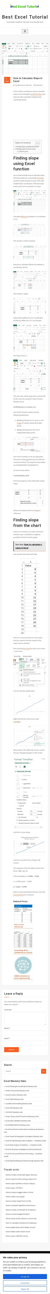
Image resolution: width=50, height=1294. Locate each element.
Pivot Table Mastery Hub (15, 1099)
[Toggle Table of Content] (36, 143)
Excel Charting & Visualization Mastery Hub (21, 1086)
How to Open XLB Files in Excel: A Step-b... (21, 1183)
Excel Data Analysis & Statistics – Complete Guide (24, 1145)
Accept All (25, 1277)
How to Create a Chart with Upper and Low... (22, 1175)
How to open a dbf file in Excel (17, 1236)
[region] (25, 1273)
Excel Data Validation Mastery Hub (18, 1121)
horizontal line (18, 895)
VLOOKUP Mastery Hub (14, 1112)
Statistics (39, 85)
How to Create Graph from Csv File (18, 1201)
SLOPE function (36, 94)
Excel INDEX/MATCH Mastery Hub (18, 1125)
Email (6, 1038)
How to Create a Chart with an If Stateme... (21, 1210)
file (37, 510)
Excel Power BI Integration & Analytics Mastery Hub (24, 1136)
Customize (25, 1283)
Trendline (16, 721)
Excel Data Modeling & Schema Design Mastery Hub (24, 1161)
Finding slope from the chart (26, 149)
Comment (8, 1010)
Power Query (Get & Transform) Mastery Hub (22, 1116)
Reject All (25, 1289)
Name (7, 1028)
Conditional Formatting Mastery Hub (19, 1103)
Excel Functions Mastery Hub (16, 1095)
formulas (40, 178)
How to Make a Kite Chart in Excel (18, 1231)
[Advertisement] (30, 122)
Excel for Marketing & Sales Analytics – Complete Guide (26, 1141)
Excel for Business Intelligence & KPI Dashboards (24, 1149)
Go (43, 1071)
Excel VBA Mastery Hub (14, 1108)
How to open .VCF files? (14, 1188)
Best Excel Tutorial (25, 17)
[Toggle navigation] (25, 31)
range (19, 423)
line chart (26, 648)
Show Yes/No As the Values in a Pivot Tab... (21, 1218)
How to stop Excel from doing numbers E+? (21, 1179)
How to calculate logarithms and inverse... (21, 1205)
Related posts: (23, 151)
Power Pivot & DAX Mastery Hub (17, 1090)
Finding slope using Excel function (27, 146)
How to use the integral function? (18, 1214)
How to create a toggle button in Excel (19, 1192)
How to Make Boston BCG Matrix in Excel (20, 1227)
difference (24, 216)
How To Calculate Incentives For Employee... (22, 1223)
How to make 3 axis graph (15, 1196)
